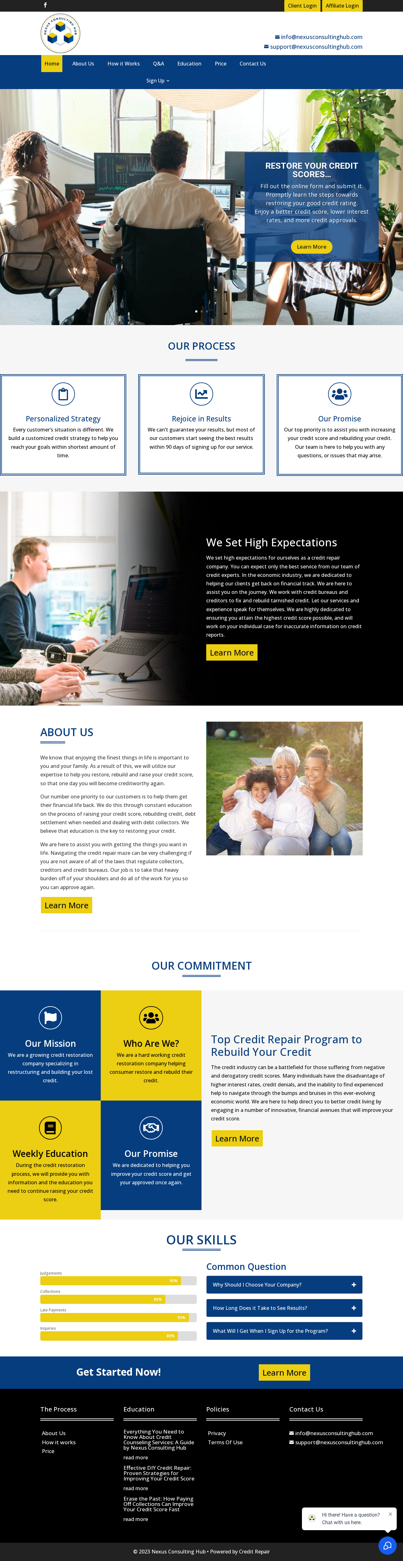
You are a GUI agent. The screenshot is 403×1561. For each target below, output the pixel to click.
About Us (83, 63)
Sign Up (155, 80)
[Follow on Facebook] (45, 5)
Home (51, 63)
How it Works (123, 63)
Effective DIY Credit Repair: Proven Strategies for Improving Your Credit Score (159, 1473)
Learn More (311, 246)
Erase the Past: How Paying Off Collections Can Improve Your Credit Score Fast (158, 1504)
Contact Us (253, 63)
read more (135, 1457)
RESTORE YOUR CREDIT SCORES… (311, 170)
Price (220, 63)
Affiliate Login (342, 5)
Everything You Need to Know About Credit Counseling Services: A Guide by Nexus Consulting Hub (158, 1439)
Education (189, 63)
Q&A (158, 63)
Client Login (302, 5)
